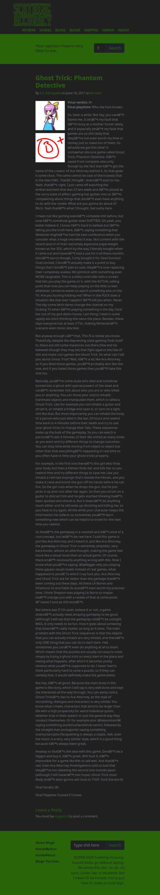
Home (40, 843)
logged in (61, 816)
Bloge (60, 30)
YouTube (52, 861)
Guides (45, 30)
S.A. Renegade (50, 93)
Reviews (29, 30)
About (123, 30)
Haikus (108, 30)
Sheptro (91, 30)
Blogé (75, 30)
